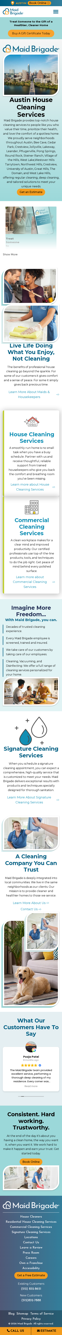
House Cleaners (31, 1216)
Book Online (37, 3)
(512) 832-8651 (31, 1289)
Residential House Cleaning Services (31, 1222)
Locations (31, 1237)
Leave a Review (31, 1247)
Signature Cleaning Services (31, 1232)
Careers (31, 1258)
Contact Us (31, 1242)
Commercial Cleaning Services (31, 1227)
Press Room (31, 1252)
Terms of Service (42, 1313)
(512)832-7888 (31, 1300)
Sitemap (22, 1313)
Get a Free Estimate (31, 1275)
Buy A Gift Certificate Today (31, 33)
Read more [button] (31, 1086)
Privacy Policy (31, 1319)
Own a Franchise (31, 1263)
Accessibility (31, 1268)
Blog (11, 1313)
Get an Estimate (31, 192)
